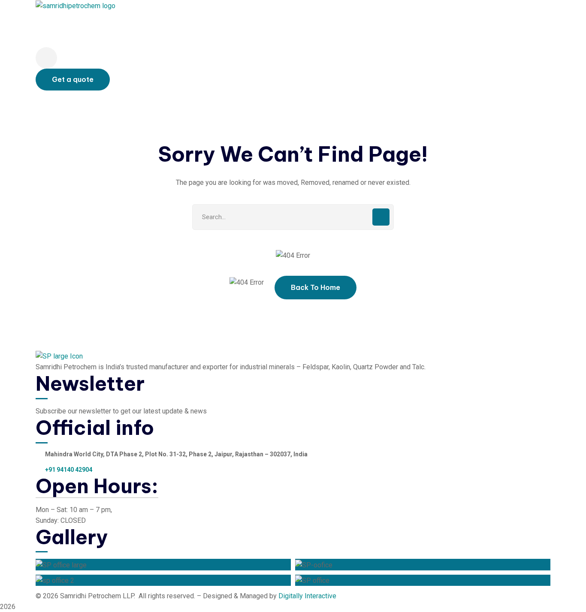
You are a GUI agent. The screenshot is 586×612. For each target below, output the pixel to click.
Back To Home (315, 287)
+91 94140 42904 (68, 469)
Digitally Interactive (307, 596)
